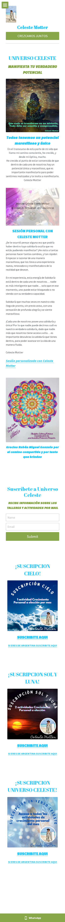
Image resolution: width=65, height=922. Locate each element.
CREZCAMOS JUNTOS (33, 36)
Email (11, 527)
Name (11, 517)
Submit (32, 536)
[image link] (32, 206)
